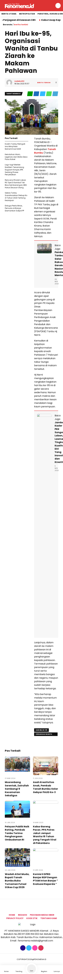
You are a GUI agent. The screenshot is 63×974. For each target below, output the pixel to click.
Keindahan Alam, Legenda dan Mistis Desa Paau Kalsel (16, 157)
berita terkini (21, 24)
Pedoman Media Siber (42, 914)
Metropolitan (27, 13)
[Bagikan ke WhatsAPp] (49, 93)
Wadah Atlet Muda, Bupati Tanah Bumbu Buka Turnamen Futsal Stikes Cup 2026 (17, 880)
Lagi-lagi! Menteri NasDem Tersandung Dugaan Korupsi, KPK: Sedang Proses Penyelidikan (14, 169)
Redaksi (22, 914)
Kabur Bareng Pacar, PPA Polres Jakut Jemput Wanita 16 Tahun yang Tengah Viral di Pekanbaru (44, 835)
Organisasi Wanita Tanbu (44, 734)
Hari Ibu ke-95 (41, 730)
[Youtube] (41, 948)
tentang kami (48, 918)
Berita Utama (8, 13)
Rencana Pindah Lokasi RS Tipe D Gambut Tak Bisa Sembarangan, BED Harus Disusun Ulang (16, 184)
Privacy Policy (14, 918)
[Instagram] (35, 948)
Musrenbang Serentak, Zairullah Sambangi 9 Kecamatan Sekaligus (17, 788)
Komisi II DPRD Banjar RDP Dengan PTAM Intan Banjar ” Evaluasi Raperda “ (45, 879)
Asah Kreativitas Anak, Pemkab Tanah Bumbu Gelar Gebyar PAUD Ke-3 (45, 787)
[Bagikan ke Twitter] (43, 93)
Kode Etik (32, 918)
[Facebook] (22, 948)
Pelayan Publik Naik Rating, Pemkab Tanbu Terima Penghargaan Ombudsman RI (17, 833)
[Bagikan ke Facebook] (36, 93)
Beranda (7, 24)
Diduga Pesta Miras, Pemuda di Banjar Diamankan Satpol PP (14, 208)
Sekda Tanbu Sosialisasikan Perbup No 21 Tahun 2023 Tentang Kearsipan (16, 196)
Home (12, 914)
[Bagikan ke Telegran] (55, 93)
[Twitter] (28, 948)
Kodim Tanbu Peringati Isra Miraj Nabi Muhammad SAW (15, 146)
